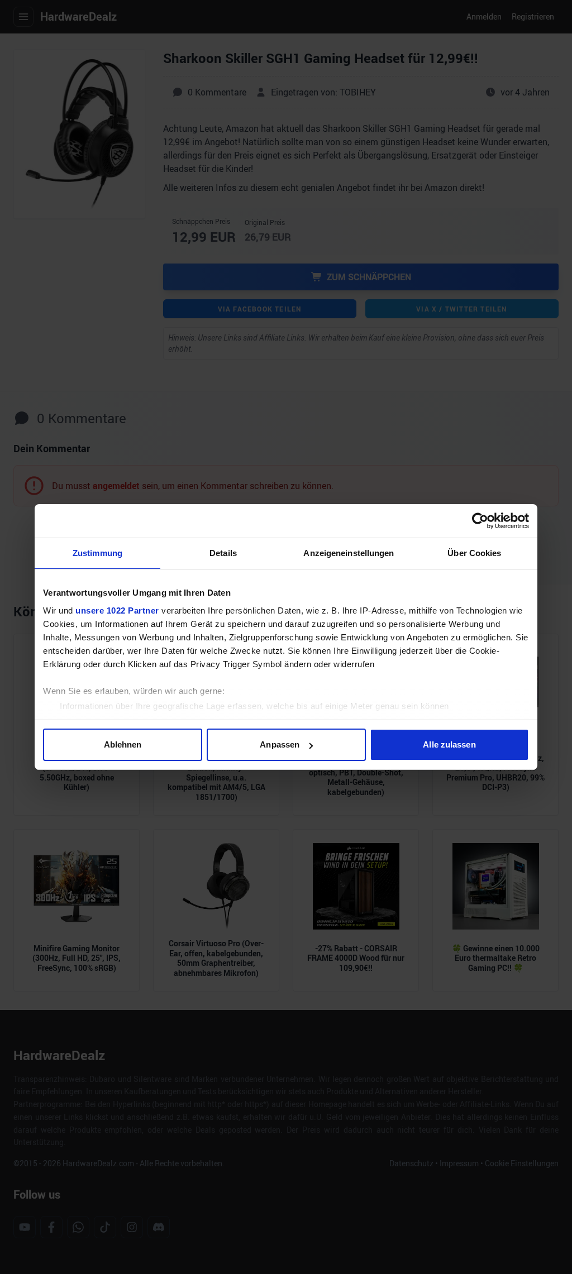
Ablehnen (123, 744)
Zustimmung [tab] (97, 553)
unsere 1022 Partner (117, 610)
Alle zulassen (449, 744)
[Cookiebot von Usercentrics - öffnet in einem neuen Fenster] (480, 521)
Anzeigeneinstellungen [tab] (348, 553)
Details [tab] (223, 553)
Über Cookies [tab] (474, 553)
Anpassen (279, 744)
